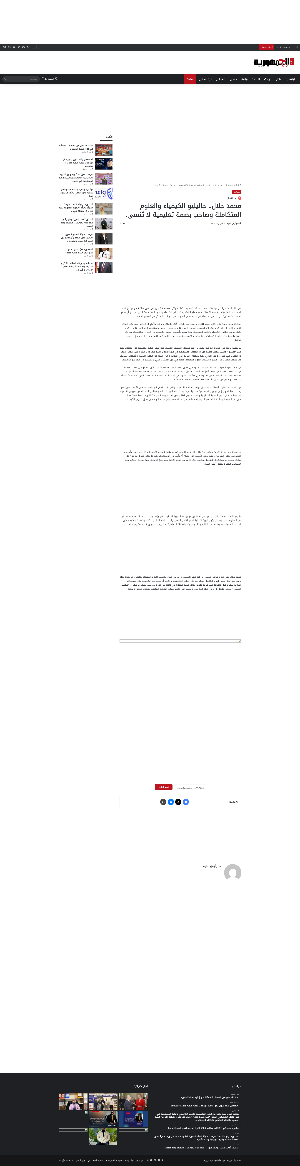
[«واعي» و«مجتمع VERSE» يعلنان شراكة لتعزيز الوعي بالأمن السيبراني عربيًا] (103, 194)
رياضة (244, 78)
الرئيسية (290, 78)
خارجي (233, 78)
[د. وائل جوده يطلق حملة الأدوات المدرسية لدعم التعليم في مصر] (103, 1119)
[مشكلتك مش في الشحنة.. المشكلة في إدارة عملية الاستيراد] (103, 150)
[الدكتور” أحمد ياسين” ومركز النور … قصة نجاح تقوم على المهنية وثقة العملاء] (103, 223)
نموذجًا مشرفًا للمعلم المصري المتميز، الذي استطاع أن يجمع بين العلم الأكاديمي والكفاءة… (77, 237)
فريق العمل (81, 1160)
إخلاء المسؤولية (66, 1160)
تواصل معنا (129, 1160)
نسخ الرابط (164, 787)
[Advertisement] (150, 22)
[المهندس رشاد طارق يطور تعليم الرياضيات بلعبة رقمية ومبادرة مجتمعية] (103, 164)
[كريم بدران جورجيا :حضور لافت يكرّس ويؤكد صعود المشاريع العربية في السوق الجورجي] (133, 1101)
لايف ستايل (205, 78)
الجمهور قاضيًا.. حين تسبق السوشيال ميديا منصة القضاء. (79, 251)
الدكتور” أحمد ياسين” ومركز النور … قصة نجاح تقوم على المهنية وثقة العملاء (76, 222)
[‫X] (178, 802)
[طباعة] (163, 802)
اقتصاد (256, 78)
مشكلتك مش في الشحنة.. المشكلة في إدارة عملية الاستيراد (76, 147)
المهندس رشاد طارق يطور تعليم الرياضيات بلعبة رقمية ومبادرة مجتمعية (77, 162)
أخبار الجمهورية (211, 1160)
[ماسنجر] (171, 802)
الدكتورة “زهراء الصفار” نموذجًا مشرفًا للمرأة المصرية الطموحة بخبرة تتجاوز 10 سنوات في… (76, 207)
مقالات (190, 78)
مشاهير (220, 78)
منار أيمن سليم (233, 223)
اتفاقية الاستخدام (96, 1160)
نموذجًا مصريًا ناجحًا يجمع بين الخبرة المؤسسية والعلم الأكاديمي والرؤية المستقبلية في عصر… (76, 177)
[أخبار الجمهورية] (274, 62)
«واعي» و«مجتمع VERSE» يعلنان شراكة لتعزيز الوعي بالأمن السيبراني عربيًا (224, 47)
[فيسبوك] (186, 802)
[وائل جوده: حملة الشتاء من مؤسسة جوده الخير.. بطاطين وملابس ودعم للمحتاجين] (133, 1119)
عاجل (278, 78)
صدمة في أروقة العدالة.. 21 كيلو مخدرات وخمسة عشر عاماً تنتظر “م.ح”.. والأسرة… (77, 266)
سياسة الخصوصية (114, 1160)
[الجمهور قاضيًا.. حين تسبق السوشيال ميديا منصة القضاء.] (103, 253)
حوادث (267, 78)
